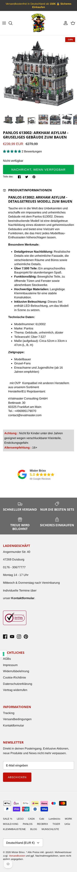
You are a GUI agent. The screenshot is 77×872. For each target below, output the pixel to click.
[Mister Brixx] (38, 23)
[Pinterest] (26, 636)
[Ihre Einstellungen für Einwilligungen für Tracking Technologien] (3, 653)
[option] (38, 73)
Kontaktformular (13, 725)
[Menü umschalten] (4, 23)
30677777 (19, 567)
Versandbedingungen (17, 719)
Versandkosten (17, 855)
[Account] (65, 23)
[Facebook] (5, 636)
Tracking (8, 713)
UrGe (67, 824)
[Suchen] (12, 23)
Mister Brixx (18, 852)
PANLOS (28, 824)
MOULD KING (10, 824)
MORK (68, 818)
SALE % (7, 818)
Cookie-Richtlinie (14, 677)
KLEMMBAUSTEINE (14, 829)
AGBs (7, 658)
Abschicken (17, 777)
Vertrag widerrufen (15, 690)
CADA (31, 818)
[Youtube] (12, 636)
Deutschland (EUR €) (20, 842)
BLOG (33, 829)
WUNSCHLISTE (50, 829)
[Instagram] (19, 636)
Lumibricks (54, 818)
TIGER (56, 824)
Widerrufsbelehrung (16, 671)
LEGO (20, 818)
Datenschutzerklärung (17, 683)
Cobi (41, 818)
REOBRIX (42, 824)
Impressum (10, 665)
